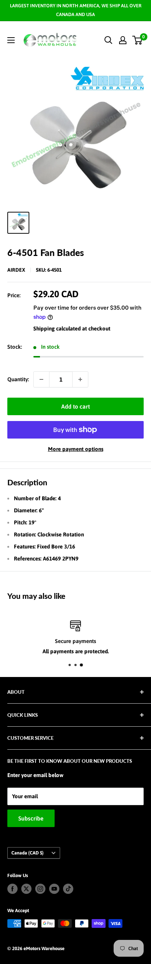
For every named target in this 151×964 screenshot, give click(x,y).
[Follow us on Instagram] (40, 889)
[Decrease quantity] (41, 379)
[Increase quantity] (80, 379)
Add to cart (75, 406)
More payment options (75, 449)
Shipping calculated (57, 328)
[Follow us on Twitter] (26, 889)
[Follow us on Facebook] (12, 889)
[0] (137, 40)
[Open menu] (11, 40)
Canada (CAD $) (27, 853)
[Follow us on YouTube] (54, 889)
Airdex (16, 270)
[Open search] (108, 40)
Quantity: (18, 379)
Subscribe (31, 818)
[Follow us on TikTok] (68, 889)
